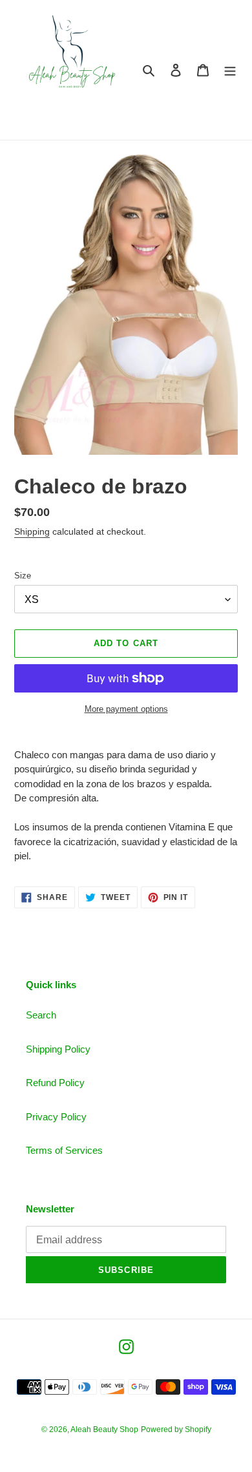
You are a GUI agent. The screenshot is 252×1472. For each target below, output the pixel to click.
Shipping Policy (58, 1049)
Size (22, 575)
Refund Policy (55, 1082)
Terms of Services (64, 1150)
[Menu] (230, 70)
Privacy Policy (56, 1116)
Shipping (32, 531)
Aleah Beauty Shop (104, 1429)
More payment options (126, 709)
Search (41, 1014)
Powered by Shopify (176, 1429)
